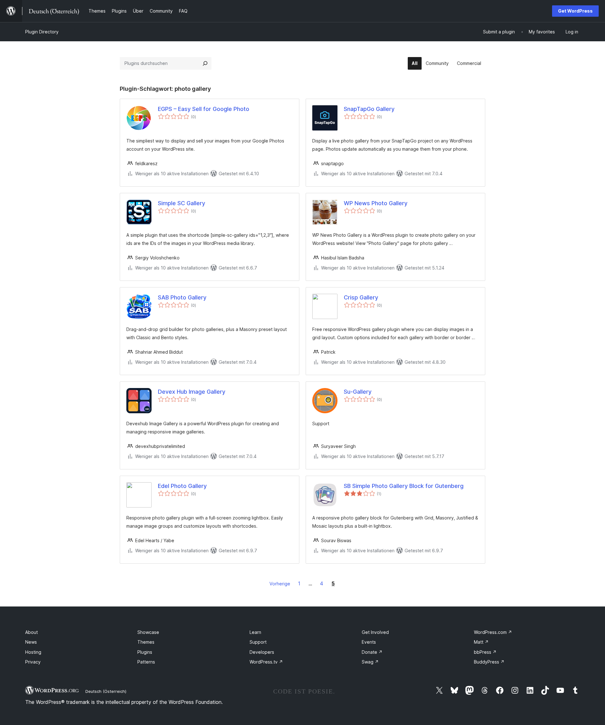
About (31, 632)
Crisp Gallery (361, 297)
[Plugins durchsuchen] (205, 63)
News (31, 642)
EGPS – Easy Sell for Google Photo (203, 109)
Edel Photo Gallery (182, 486)
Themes (145, 642)
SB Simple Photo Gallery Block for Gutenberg (404, 486)
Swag (370, 661)
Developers (262, 652)
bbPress (485, 652)
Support (258, 642)
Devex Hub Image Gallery (191, 391)
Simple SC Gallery (181, 203)
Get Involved (375, 632)
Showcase (148, 632)
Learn (255, 632)
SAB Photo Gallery (182, 297)
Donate (372, 652)
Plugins (144, 652)
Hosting (33, 652)
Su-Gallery (358, 391)
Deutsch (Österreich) (105, 691)
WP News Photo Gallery (375, 203)
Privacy (33, 661)
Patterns (146, 661)
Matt (481, 642)
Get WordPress (575, 11)
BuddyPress (489, 661)
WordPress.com (493, 632)
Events (369, 642)
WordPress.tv (266, 661)
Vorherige (279, 583)
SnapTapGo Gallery (369, 109)
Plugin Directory (42, 31)
